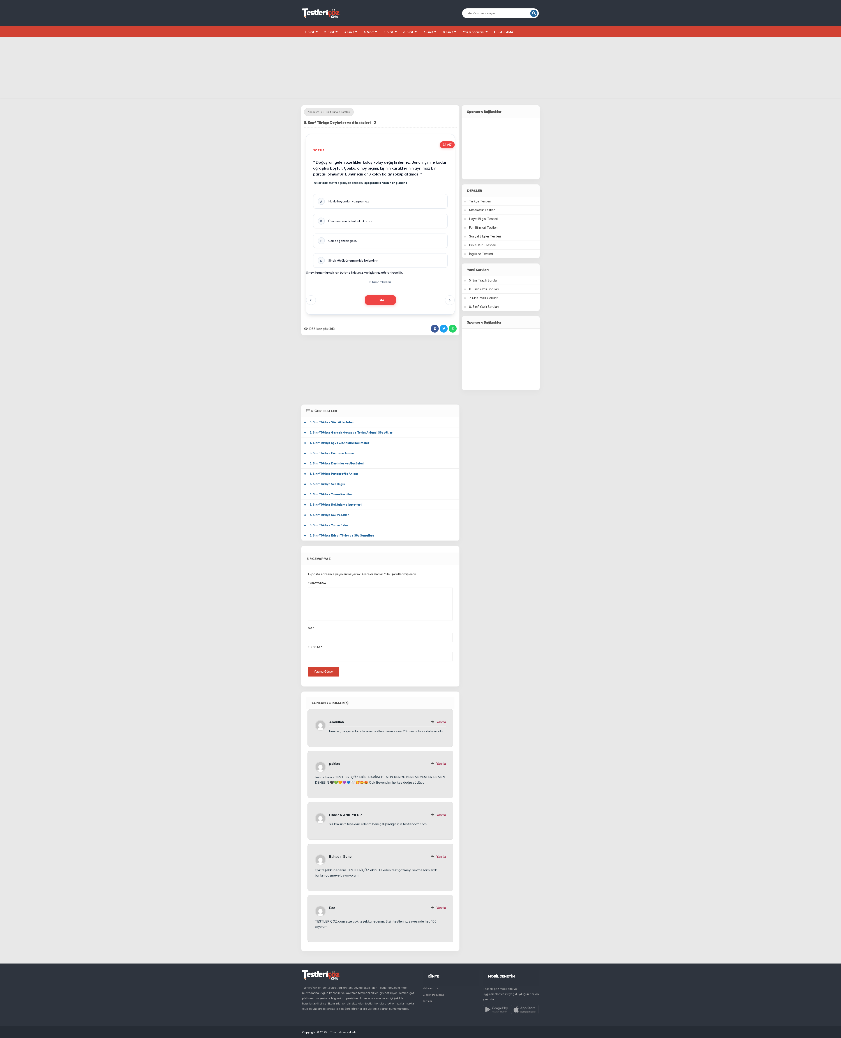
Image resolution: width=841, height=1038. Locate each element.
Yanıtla (441, 722)
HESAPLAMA (503, 32)
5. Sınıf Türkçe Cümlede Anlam (332, 453)
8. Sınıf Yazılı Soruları (484, 306)
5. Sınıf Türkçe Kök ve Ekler (329, 515)
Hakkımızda (430, 988)
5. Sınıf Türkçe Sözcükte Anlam (332, 422)
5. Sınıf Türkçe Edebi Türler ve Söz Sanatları (342, 535)
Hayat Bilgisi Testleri (483, 219)
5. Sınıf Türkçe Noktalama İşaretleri (336, 505)
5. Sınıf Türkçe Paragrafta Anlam (334, 474)
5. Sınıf (388, 32)
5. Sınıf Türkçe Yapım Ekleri (329, 525)
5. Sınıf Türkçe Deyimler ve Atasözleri (337, 463)
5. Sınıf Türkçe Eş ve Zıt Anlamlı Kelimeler (339, 443)
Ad (311, 627)
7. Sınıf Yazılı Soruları (483, 298)
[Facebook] (435, 329)
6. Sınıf (408, 32)
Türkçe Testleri (480, 201)
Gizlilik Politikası (433, 994)
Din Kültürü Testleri (482, 245)
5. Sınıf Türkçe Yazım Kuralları (331, 494)
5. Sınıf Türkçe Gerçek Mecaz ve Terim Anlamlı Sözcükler (351, 432)
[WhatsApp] (453, 329)
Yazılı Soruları (473, 32)
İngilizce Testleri (481, 254)
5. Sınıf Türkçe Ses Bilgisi (327, 484)
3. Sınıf (349, 32)
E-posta (315, 647)
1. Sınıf (309, 32)
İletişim (427, 1001)
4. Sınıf (369, 32)
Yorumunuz (317, 582)
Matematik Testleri (482, 210)
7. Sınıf (428, 32)
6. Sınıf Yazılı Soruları (484, 289)
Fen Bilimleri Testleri (483, 227)
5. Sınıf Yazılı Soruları (483, 280)
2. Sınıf (329, 32)
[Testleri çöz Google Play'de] (496, 1010)
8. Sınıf (448, 32)
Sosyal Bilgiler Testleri (485, 236)
